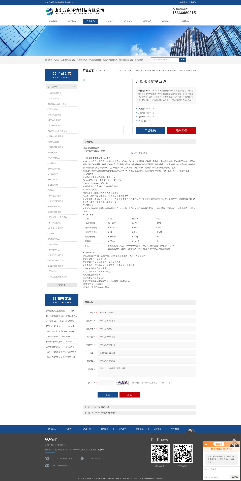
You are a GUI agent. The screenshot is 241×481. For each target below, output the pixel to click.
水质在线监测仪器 (55, 201)
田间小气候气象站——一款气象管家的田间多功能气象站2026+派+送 (61, 326)
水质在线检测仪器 (55, 255)
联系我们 (192, 2)
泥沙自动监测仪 (55, 125)
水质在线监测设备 (55, 266)
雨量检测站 (53, 152)
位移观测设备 (54, 142)
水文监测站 (52, 87)
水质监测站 (53, 185)
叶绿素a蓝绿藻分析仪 (57, 104)
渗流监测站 (53, 109)
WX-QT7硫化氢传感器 (100, 407)
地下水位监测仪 (55, 120)
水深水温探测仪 (55, 115)
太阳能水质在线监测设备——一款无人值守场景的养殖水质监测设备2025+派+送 (61, 311)
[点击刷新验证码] (122, 383)
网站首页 (53, 21)
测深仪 (51, 190)
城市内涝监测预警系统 (57, 277)
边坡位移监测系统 (55, 147)
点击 (74, 86)
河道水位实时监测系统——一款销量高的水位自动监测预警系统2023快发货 (61, 331)
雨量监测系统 (54, 239)
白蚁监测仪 (53, 174)
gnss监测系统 (54, 169)
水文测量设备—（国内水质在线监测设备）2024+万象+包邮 (61, 321)
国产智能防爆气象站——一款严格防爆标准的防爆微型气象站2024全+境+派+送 (61, 342)
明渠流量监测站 (55, 206)
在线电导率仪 (54, 250)
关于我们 (72, 21)
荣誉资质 (147, 21)
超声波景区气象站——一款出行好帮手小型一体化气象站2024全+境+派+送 (61, 347)
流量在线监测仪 (55, 212)
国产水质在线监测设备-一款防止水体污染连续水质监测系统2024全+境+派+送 (61, 316)
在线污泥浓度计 (55, 196)
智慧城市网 (102, 450)
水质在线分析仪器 (55, 260)
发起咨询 (235, 477)
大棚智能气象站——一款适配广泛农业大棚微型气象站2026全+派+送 (61, 336)
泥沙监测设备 (54, 98)
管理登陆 (159, 478)
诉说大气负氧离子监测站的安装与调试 (61, 352)
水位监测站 (53, 244)
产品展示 (140, 71)
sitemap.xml (149, 478)
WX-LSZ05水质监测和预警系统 (104, 413)
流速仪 (51, 233)
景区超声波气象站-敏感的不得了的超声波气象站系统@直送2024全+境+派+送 (61, 357)
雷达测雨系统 (54, 158)
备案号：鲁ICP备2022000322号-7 (129, 478)
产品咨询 (150, 130)
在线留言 (183, 2)
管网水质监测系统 (55, 136)
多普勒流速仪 (54, 163)
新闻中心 (109, 21)
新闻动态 (104, 429)
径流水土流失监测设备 (57, 131)
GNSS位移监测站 (55, 228)
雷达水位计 (53, 271)
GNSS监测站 (53, 179)
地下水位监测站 (55, 223)
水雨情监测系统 (55, 93)
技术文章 (128, 21)
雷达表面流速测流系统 (57, 217)
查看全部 (61, 285)
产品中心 (91, 21)
